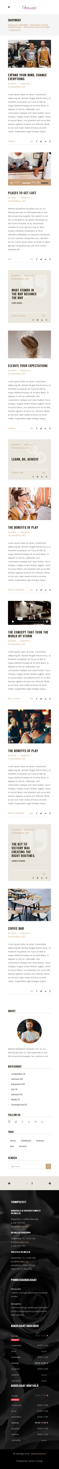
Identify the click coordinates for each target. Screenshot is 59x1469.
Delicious (15, 1079)
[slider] (45, 182)
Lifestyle (15, 1094)
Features (11, 141)
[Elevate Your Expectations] (29, 344)
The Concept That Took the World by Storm (28, 634)
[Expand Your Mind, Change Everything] (29, 54)
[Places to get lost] (29, 166)
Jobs (9, 259)
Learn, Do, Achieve (25, 459)
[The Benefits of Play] (29, 503)
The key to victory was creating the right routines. (23, 850)
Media (14, 1099)
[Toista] (11, 183)
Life (13, 1089)
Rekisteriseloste (38, 1453)
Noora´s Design (35, 1461)
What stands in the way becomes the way (24, 294)
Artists (14, 316)
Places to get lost (22, 192)
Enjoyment (25, 83)
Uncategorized (17, 1104)
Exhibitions (19, 590)
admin (13, 83)
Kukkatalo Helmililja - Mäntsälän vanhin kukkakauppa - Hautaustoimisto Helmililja (29, 26)
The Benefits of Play (23, 527)
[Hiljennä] (38, 182)
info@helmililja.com (20, 1226)
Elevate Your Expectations (28, 365)
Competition (16, 1074)
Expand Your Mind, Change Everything (27, 77)
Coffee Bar (16, 928)
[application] (29, 182)
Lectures (21, 316)
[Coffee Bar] (29, 905)
